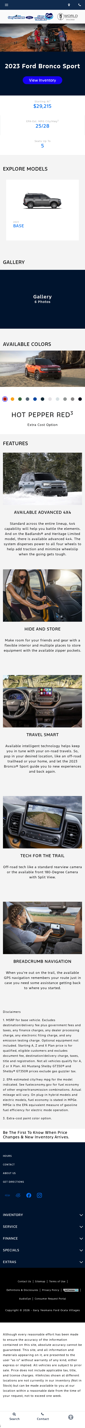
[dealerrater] (18, 1195)
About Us (9, 1173)
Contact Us (24, 1281)
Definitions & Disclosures (22, 1290)
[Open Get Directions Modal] (69, 5)
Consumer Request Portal (50, 1298)
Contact (9, 1164)
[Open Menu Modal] (32, 5)
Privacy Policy (50, 1290)
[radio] (5, 399)
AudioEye (25, 1298)
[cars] (7, 1195)
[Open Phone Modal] (79, 5)
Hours (7, 1156)
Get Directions (13, 1182)
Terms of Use (57, 1281)
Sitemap (40, 1281)
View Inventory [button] (42, 80)
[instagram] (39, 1195)
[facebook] (28, 1195)
